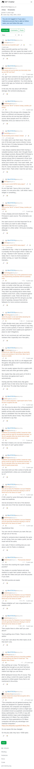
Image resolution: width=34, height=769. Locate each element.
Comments (14, 30)
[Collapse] (3, 40)
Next (3, 743)
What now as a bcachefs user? (10, 45)
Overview (5, 30)
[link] (24, 44)
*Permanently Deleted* (24, 560)
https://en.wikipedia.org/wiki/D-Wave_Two (15, 725)
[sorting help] (19, 35)
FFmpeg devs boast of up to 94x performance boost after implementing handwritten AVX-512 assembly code (17, 276)
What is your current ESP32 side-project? (13, 184)
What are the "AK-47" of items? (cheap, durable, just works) (16, 106)
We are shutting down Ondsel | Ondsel (13, 135)
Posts (22, 30)
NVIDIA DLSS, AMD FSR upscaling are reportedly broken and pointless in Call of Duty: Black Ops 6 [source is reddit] (16, 354)
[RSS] (21, 35)
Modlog (3, 752)
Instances (4, 755)
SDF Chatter (9, 2)
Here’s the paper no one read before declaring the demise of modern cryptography (16, 317)
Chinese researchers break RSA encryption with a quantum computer (16, 696)
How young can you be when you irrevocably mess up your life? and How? (16, 71)
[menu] (31, 2)
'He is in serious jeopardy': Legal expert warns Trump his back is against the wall (17, 401)
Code (3, 762)
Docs (3, 759)
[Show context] (21, 44)
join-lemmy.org (6, 766)
